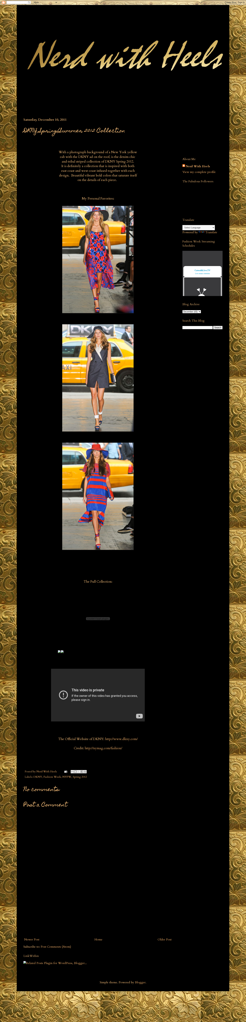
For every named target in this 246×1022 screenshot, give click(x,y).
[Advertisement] (98, 910)
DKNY (37, 777)
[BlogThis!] (75, 771)
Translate (211, 232)
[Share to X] (78, 771)
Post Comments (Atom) (56, 947)
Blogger (140, 982)
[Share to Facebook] (82, 771)
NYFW (66, 777)
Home (98, 939)
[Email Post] (65, 771)
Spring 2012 (80, 777)
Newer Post (31, 939)
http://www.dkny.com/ (121, 739)
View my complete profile (199, 172)
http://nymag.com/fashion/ (103, 748)
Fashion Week (52, 777)
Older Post (165, 939)
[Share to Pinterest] (85, 771)
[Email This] (72, 771)
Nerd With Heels (198, 166)
